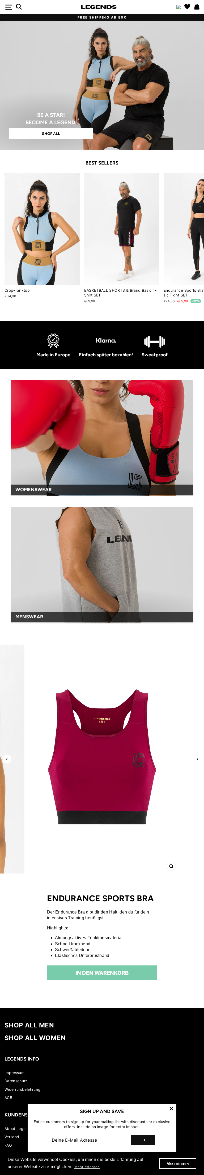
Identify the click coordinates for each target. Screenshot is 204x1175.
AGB (8, 1097)
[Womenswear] (102, 438)
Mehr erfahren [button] (87, 1167)
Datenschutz (16, 1081)
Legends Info (22, 1059)
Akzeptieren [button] (178, 1163)
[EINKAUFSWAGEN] (197, 7)
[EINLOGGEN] (178, 7)
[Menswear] (102, 565)
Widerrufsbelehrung (22, 1089)
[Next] (197, 759)
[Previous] (7, 759)
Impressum (14, 1072)
